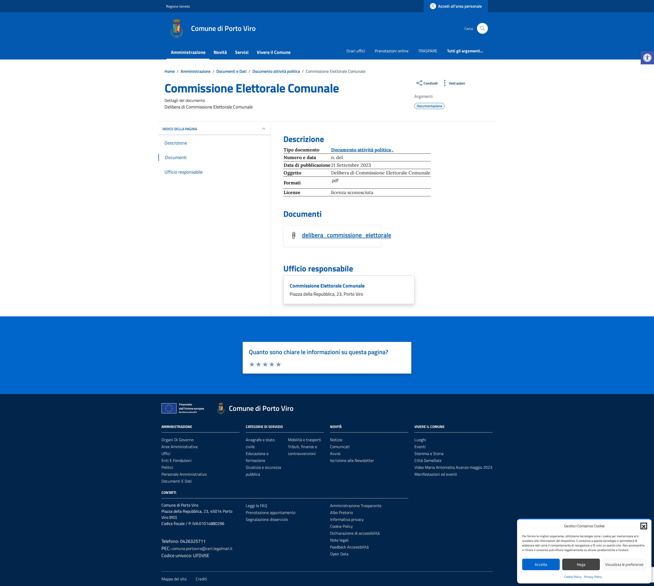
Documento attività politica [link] (361, 150)
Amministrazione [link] (188, 52)
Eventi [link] (420, 447)
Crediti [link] (201, 579)
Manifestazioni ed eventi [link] (435, 474)
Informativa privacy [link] (347, 519)
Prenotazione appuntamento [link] (270, 512)
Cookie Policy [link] (572, 576)
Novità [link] (220, 52)
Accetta (541, 564)
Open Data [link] (339, 554)
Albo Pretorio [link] (341, 512)
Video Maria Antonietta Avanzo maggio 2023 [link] (453, 467)
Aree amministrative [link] (179, 447)
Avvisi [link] (335, 453)
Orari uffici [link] (355, 51)
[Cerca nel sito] (482, 28)
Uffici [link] (165, 453)
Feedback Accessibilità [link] (349, 547)
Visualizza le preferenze (624, 564)
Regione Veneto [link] (178, 6)
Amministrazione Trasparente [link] (355, 506)
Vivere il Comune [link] (273, 52)
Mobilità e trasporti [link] (304, 440)
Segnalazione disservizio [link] (267, 519)
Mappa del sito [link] (173, 579)
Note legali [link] (339, 540)
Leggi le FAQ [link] (256, 506)
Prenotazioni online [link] (391, 51)
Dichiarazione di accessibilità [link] (355, 533)
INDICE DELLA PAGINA (179, 128)
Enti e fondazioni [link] (176, 460)
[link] (647, 57)
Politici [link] (167, 467)
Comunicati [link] (340, 447)
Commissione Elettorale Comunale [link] (327, 286)
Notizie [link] (336, 440)
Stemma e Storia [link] (428, 453)
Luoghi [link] (420, 440)
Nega (581, 564)
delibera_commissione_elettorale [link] (346, 235)
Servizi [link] (242, 52)
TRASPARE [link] (427, 51)
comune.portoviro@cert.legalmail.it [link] (201, 548)
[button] (643, 526)
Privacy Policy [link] (593, 576)
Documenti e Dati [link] (176, 481)
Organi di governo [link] (177, 440)
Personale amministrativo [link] (184, 474)
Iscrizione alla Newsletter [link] (352, 460)
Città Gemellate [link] (427, 460)
